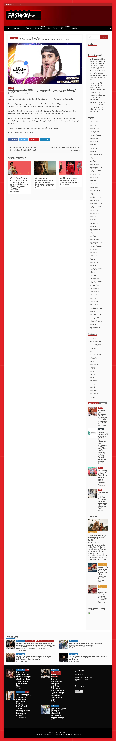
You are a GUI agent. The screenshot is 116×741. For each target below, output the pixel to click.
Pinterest (35, 139)
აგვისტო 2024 (95, 174)
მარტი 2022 (94, 265)
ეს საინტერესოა (51, 28)
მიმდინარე (103, 403)
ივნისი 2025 (94, 141)
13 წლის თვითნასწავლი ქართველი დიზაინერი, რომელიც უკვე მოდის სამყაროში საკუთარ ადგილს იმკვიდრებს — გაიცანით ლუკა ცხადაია (35, 645)
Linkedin (45, 139)
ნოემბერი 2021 (95, 279)
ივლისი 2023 (94, 213)
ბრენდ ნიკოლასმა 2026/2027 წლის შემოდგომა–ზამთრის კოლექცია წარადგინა (34, 657)
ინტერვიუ (93, 368)
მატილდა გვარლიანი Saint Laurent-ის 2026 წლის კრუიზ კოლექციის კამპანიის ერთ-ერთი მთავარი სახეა (98, 107)
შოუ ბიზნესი (94, 394)
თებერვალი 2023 (96, 230)
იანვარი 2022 (94, 272)
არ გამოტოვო (12, 636)
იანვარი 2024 (94, 194)
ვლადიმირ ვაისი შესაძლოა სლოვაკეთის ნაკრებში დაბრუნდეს (102, 416)
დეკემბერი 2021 (95, 275)
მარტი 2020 (94, 324)
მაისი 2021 (93, 298)
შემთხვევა (93, 390)
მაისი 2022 (93, 259)
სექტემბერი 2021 (96, 285)
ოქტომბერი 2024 (96, 168)
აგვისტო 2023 (95, 210)
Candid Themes (77, 734)
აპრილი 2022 (94, 262)
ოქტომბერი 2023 (96, 203)
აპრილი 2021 (94, 301)
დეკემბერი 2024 (95, 161)
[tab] (93, 403)
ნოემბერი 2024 (95, 164)
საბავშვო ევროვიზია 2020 (17, 132)
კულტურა (11, 87)
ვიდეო (92, 361)
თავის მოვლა (94, 364)
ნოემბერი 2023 (95, 200)
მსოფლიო (39, 27)
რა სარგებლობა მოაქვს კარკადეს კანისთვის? (102, 594)
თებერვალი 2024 (96, 190)
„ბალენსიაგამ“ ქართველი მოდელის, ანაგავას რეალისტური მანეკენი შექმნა (103, 500)
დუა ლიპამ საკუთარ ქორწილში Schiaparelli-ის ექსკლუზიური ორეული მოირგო (86, 644)
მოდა (92, 377)
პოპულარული (93, 403)
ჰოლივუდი (93, 397)
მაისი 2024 (93, 181)
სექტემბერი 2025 (96, 135)
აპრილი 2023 (94, 223)
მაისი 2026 (93, 125)
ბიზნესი (28, 28)
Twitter (24, 139)
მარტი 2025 (94, 151)
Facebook (13, 139)
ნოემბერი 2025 (95, 132)
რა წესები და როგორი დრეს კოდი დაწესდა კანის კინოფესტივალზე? (69, 180)
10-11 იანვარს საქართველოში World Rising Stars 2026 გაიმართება (88, 657)
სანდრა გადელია (28, 132)
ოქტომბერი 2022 (96, 243)
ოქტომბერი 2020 (96, 321)
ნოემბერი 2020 (95, 318)
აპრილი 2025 (94, 148)
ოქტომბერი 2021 (96, 282)
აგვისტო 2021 (95, 288)
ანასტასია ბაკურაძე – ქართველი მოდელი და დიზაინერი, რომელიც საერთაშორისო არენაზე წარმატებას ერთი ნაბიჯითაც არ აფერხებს (23, 704)
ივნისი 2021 (94, 295)
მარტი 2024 (94, 187)
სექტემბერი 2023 (96, 207)
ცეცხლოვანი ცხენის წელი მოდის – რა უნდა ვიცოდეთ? (103, 572)
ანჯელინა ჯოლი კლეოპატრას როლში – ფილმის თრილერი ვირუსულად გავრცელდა (44, 181)
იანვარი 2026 (94, 128)
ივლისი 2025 (94, 138)
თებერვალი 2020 (96, 328)
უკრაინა (92, 387)
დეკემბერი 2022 (95, 236)
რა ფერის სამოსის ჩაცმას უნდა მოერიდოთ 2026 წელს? (97, 537)
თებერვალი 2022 (96, 269)
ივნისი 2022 (94, 256)
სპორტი (65, 27)
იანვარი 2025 (94, 158)
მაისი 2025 (93, 145)
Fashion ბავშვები (95, 341)
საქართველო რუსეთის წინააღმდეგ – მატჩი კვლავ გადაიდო (102, 476)
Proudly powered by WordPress (44, 734)
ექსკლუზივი (94, 358)
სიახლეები (92, 516)
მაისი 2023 (93, 220)
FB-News (93, 348)
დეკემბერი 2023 (95, 197)
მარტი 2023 (94, 226)
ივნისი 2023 (94, 216)
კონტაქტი (74, 28)
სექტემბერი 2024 (96, 171)
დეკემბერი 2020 (95, 314)
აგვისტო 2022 (95, 249)
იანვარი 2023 (94, 233)
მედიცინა (93, 374)
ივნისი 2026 (94, 122)
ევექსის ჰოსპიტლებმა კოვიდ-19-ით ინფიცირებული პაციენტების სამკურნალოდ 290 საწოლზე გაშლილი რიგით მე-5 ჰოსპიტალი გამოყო (103, 447)
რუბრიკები (17, 28)
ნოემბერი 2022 (95, 239)
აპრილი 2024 (94, 184)
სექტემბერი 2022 (96, 246)
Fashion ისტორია (95, 345)
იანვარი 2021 (94, 311)
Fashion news (94, 338)
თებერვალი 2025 (96, 154)
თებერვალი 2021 (96, 308)
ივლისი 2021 (94, 292)
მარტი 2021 (94, 305)
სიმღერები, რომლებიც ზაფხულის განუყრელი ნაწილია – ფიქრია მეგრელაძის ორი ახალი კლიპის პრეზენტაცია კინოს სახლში (19, 183)
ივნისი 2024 (94, 177)
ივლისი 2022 (94, 252)
